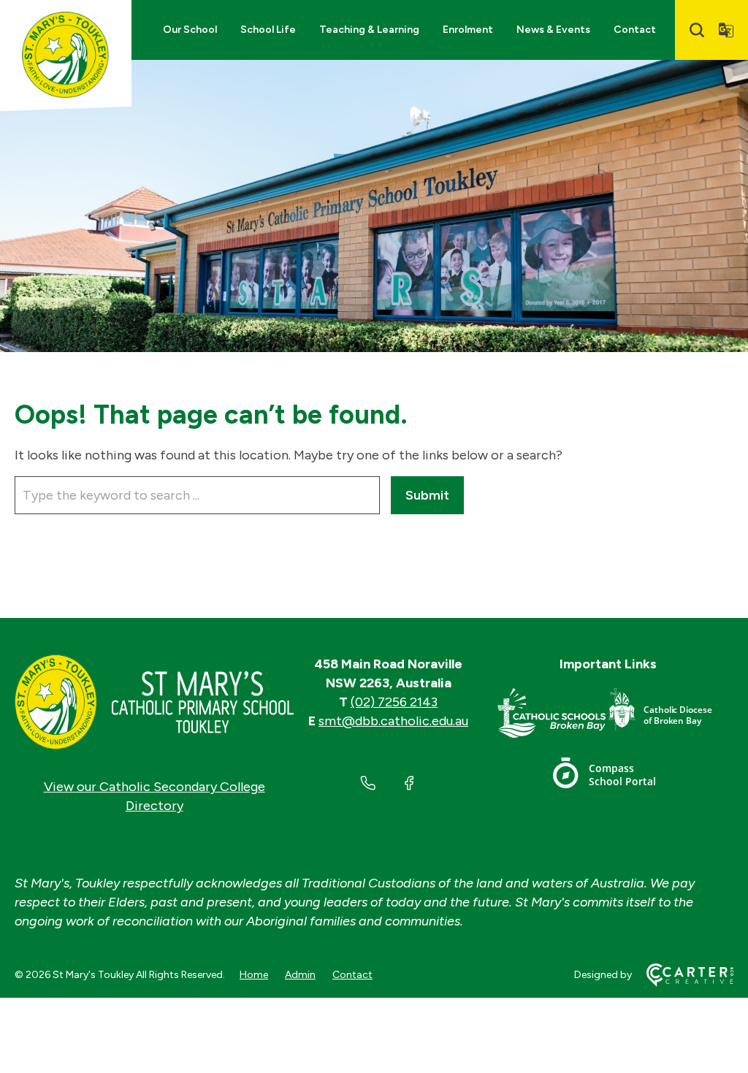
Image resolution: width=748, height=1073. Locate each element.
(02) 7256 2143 (394, 702)
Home (254, 975)
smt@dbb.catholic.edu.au (393, 721)
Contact (635, 29)
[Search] (696, 30)
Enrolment (468, 29)
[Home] (154, 701)
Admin (300, 975)
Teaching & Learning (369, 29)
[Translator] (726, 30)
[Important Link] (552, 715)
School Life (268, 29)
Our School (190, 29)
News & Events (553, 29)
